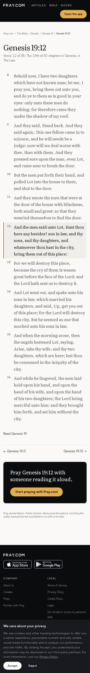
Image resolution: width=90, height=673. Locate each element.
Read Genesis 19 (15, 434)
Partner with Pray (13, 605)
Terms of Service (57, 585)
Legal (51, 605)
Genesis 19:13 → (75, 451)
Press (6, 598)
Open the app (73, 14)
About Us (8, 585)
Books (66, 5)
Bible (53, 5)
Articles (38, 5)
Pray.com (8, 33)
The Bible (22, 33)
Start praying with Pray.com (36, 492)
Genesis (35, 33)
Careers (8, 592)
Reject (32, 665)
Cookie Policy (55, 598)
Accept (12, 665)
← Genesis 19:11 (14, 451)
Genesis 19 (47, 33)
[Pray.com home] (13, 5)
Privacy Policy (56, 592)
